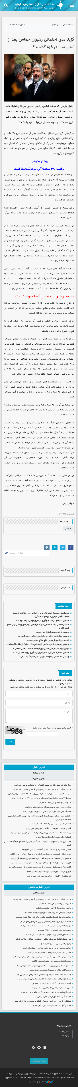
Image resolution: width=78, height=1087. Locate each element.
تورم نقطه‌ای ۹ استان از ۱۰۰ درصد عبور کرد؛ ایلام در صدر (49, 876)
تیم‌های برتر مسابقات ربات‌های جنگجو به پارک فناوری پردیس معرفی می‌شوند (40, 858)
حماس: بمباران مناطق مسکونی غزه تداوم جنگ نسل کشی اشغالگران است (38, 644)
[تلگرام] (39, 1047)
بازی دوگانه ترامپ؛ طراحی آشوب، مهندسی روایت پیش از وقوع (46, 926)
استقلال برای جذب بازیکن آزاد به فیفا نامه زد (53, 837)
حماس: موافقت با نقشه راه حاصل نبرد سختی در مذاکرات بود (43, 636)
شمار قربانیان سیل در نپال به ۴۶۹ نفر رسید (54, 930)
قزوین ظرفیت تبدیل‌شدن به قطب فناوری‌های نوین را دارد (48, 828)
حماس (68, 528)
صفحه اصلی (68, 24)
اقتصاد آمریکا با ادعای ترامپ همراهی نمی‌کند (53, 996)
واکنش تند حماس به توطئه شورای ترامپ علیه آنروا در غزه (44, 656)
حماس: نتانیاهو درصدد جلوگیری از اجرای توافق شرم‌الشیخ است (42, 620)
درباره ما (66, 1036)
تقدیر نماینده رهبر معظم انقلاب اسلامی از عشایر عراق (49, 952)
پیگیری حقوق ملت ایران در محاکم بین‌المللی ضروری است (48, 807)
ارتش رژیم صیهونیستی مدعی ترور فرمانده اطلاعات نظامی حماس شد (40, 648)
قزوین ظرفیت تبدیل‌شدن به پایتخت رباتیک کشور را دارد (49, 871)
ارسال (10, 742)
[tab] (39, 767)
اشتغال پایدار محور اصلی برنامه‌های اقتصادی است (51, 823)
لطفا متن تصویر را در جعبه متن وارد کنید (53, 728)
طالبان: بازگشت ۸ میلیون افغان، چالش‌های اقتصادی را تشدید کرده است (42, 789)
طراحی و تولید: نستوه (37, 1081)
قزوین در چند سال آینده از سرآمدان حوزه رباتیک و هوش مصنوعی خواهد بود (41, 862)
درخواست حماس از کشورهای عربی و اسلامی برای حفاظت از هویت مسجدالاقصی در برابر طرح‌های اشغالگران (41, 614)
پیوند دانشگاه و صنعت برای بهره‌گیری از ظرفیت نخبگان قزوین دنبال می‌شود (41, 832)
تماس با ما (65, 1032)
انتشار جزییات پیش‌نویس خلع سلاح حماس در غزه (48, 640)
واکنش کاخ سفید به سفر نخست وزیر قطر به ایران (51, 1005)
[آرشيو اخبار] (44, 1047)
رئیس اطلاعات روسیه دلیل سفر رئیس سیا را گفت (51, 961)
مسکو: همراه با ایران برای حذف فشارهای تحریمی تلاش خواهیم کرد (44, 965)
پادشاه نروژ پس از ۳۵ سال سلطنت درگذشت (53, 908)
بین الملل (55, 24)
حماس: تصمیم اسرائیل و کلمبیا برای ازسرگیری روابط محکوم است (41, 652)
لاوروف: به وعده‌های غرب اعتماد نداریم (55, 802)
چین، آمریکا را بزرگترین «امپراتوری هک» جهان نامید (50, 988)
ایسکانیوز (42, 133)
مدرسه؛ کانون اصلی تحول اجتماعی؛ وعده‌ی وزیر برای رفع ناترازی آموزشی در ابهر (39, 793)
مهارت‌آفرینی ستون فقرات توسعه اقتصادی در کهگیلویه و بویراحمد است (42, 785)
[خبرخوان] (33, 1047)
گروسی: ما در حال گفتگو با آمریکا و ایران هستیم (51, 983)
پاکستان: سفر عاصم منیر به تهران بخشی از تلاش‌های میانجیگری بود (44, 974)
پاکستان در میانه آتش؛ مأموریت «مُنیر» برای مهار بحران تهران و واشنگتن (42, 956)
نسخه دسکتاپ (39, 1061)
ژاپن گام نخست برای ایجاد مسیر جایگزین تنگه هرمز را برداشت (46, 992)
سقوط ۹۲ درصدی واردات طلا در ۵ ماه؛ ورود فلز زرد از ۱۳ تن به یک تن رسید (41, 798)
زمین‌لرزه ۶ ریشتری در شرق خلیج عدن (56, 943)
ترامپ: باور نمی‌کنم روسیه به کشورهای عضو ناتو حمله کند (48, 912)
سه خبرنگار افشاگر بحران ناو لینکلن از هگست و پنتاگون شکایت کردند (43, 939)
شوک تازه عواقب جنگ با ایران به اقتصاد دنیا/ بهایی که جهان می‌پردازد (43, 979)
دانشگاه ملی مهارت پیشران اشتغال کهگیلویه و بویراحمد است (46, 811)
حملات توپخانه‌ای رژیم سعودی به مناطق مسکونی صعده (48, 934)
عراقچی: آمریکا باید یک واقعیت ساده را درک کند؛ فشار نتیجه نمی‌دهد (43, 917)
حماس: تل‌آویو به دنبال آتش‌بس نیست (52, 632)
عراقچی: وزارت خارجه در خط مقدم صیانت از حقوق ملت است (47, 948)
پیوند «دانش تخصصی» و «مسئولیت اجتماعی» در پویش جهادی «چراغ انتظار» (40, 854)
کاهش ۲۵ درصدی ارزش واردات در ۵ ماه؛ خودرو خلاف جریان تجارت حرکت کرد (40, 867)
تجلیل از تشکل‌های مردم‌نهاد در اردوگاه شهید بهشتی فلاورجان (46, 849)
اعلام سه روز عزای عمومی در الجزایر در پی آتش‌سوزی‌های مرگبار (45, 921)
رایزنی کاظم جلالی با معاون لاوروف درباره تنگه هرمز (50, 970)
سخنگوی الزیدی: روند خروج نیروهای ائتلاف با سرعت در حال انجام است (43, 1001)
